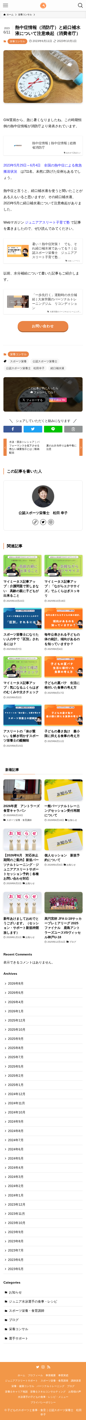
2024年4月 (16, 1167)
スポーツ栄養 (18, 361)
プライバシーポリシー (43, 1402)
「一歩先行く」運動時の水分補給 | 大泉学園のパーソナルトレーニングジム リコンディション (54, 301)
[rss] (49, 1367)
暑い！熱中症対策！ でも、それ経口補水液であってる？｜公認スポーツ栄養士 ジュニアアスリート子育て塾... (54, 250)
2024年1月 (16, 1195)
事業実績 (63, 1375)
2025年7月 (16, 1057)
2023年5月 (16, 1269)
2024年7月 (16, 1140)
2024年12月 (16, 1094)
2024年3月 (16, 1177)
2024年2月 (16, 1186)
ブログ (14, 1320)
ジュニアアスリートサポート (21, 1380)
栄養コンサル (17, 41)
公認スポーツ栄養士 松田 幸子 (43, 513)
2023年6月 (16, 1260)
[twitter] (43, 522)
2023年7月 (16, 1250)
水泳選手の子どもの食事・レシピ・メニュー (43, 1396)
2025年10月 (16, 1029)
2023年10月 (16, 1223)
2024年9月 (16, 1121)
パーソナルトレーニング (50, 1386)
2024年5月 (16, 1158)
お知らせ (15, 1292)
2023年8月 (16, 1241)
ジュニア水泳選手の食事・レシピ (33, 1301)
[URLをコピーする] (73, 429)
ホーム (21, 1375)
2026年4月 (16, 1002)
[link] (35, 522)
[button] (12, 429)
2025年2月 (16, 1075)
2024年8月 (16, 1131)
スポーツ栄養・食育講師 (26, 1310)
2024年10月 (16, 1112)
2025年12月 (16, 1020)
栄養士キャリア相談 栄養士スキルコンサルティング (35, 1391)
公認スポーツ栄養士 (45, 361)
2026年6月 (16, 992)
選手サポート (18, 1338)
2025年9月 (16, 1039)
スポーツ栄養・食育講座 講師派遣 (61, 1380)
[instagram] (51, 522)
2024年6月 (16, 1149)
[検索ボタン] (80, 5)
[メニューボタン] (5, 5)
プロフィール (35, 1375)
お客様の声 (74, 1391)
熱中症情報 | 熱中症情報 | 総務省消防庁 (54, 145)
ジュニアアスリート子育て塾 (47, 222)
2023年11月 (16, 1213)
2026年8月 (16, 983)
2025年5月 (16, 1066)
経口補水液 (57, 368)
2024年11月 (16, 1103)
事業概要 (51, 1375)
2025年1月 (16, 1085)
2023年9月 (16, 1232)
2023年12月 (16, 1204)
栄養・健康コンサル (22, 1386)
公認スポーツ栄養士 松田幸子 (25, 368)
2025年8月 (16, 1048)
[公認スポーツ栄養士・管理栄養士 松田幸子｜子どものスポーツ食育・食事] (43, 5)
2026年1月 (16, 1011)
